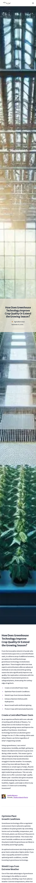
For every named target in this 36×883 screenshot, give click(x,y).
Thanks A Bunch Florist (20, 797)
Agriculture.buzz (19, 322)
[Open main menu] (33, 3)
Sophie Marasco (12, 795)
